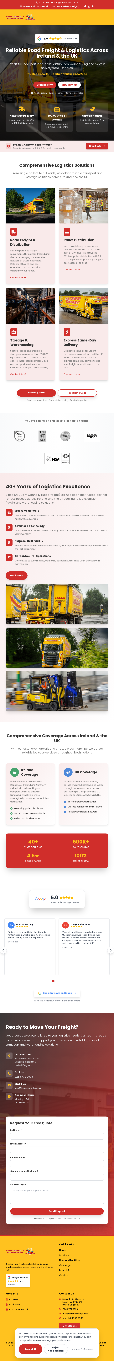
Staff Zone (71, 1326)
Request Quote (77, 392)
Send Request (57, 1211)
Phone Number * (18, 1157)
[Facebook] (85, 6)
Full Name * (16, 1130)
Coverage (64, 1265)
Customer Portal (18, 1309)
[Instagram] (89, 6)
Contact (64, 1275)
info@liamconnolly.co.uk (28, 1088)
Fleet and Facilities (69, 1260)
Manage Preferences (82, 1349)
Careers (13, 1299)
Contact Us (16, 277)
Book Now (16, 575)
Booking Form (45, 84)
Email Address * (18, 1143)
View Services (69, 84)
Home (62, 1250)
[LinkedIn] (93, 6)
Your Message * (18, 1184)
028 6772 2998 (24, 1076)
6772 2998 (44, 2)
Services (64, 1255)
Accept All (31, 1349)
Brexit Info (95, 146)
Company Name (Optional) (24, 1171)
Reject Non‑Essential (56, 1349)
